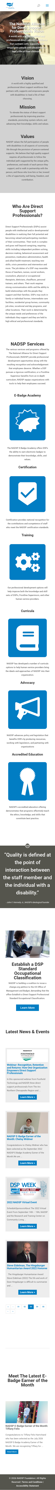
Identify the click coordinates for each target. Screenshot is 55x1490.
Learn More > (27, 1097)
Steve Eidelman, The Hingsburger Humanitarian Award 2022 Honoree (27, 1267)
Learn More (27, 1007)
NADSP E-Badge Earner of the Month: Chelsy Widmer (24, 1138)
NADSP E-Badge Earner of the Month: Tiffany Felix (27, 1427)
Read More (12, 1452)
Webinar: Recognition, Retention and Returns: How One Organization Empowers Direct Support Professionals (27, 1069)
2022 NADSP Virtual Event (22, 1202)
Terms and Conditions (32, 1482)
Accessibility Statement (27, 1486)
